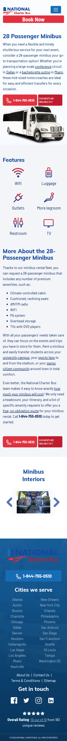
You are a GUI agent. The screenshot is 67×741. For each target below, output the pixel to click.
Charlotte (17, 616)
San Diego (50, 633)
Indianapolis (17, 644)
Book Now (33, 19)
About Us (23, 675)
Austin (17, 605)
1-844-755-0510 (23, 100)
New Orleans (50, 599)
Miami (59, 72)
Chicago (17, 621)
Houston (17, 638)
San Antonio (50, 627)
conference (43, 66)
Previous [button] (9, 502)
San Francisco (49, 638)
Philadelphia (50, 616)
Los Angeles (17, 655)
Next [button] (57, 502)
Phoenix (50, 621)
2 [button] (31, 519)
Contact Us (41, 675)
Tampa (50, 655)
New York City (50, 605)
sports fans (46, 357)
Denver (17, 633)
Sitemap (50, 680)
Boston (17, 610)
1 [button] (25, 519)
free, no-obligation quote (21, 410)
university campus (16, 357)
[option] (33, 502)
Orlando (49, 610)
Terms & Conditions (25, 680)
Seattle (50, 644)
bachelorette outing (36, 72)
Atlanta (17, 599)
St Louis (50, 649)
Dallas (10, 72)
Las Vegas (17, 649)
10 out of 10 (39, 719)
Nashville (17, 666)
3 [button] (36, 519)
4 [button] (42, 519)
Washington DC (50, 661)
